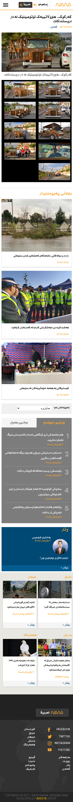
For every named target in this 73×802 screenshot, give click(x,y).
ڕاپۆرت (66, 761)
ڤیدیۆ (32, 757)
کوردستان (29, 729)
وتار (68, 765)
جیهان (31, 737)
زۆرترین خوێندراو (54, 423)
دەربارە (31, 761)
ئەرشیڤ (30, 769)
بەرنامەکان (64, 757)
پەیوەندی (30, 765)
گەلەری (66, 769)
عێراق (32, 733)
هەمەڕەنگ (29, 744)
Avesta (41, 798)
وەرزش (31, 740)
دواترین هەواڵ (19, 423)
